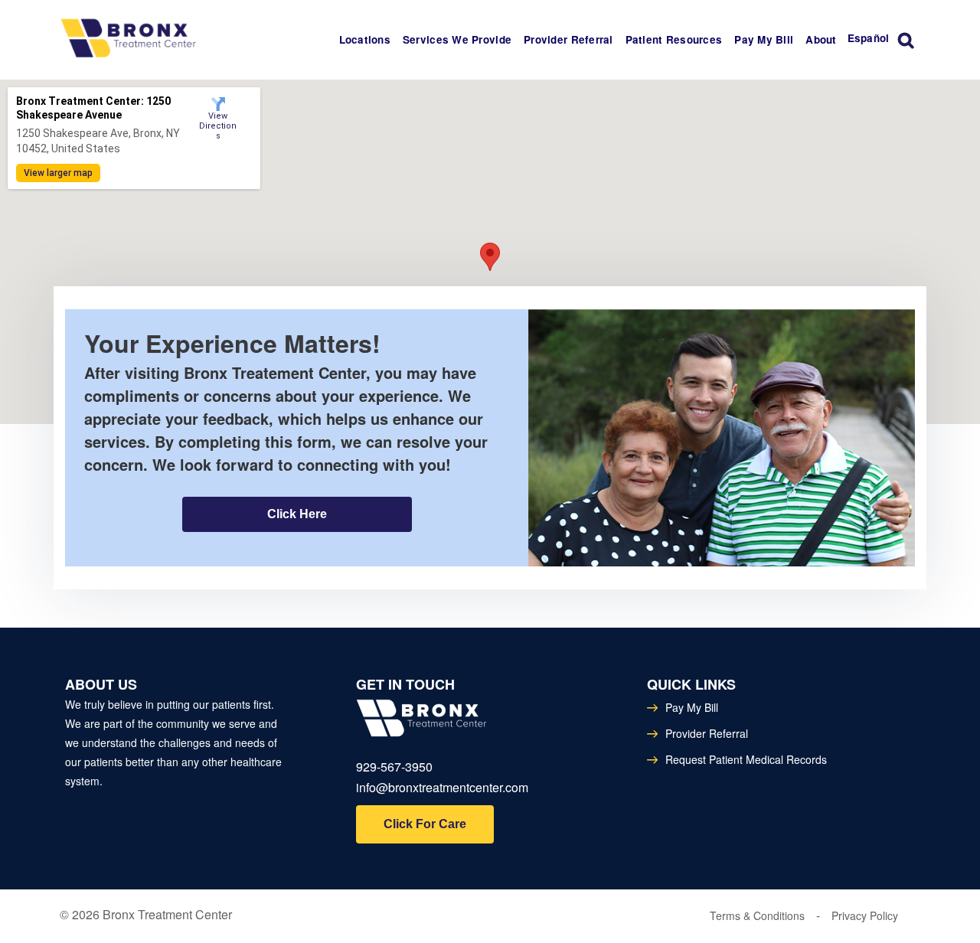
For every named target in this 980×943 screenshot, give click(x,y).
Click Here (297, 513)
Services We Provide (457, 39)
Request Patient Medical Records (746, 759)
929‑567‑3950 (394, 766)
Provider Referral (568, 39)
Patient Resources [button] (674, 39)
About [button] (820, 39)
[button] (490, 257)
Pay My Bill (763, 39)
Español (869, 38)
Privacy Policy (864, 915)
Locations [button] (364, 39)
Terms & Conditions (757, 915)
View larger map (58, 173)
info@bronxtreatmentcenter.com (442, 787)
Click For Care (425, 823)
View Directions (218, 119)
